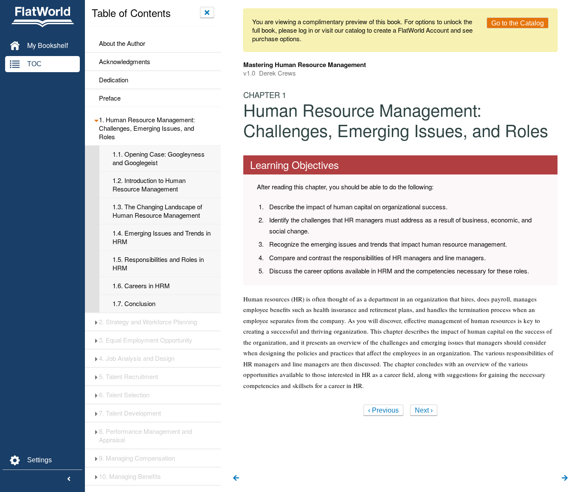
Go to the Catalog (517, 23)
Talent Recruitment (128, 376)
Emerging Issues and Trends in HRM (162, 237)
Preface (110, 98)
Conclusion (134, 303)
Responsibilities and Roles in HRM (158, 263)
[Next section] (564, 478)
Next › (424, 410)
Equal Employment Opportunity (145, 340)
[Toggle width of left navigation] (69, 479)
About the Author (122, 43)
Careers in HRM (141, 285)
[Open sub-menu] (96, 119)
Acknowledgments (124, 61)
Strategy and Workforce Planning (148, 322)
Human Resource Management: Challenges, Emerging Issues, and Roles (147, 128)
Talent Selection (124, 395)
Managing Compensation (137, 458)
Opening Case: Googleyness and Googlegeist (159, 158)
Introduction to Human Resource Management (149, 184)
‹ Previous (383, 410)
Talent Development (130, 413)
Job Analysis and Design (137, 358)
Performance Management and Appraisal (145, 435)
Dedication (113, 80)
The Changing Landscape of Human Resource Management (157, 210)
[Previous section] (236, 478)
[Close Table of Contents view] (207, 12)
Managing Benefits (130, 476)
